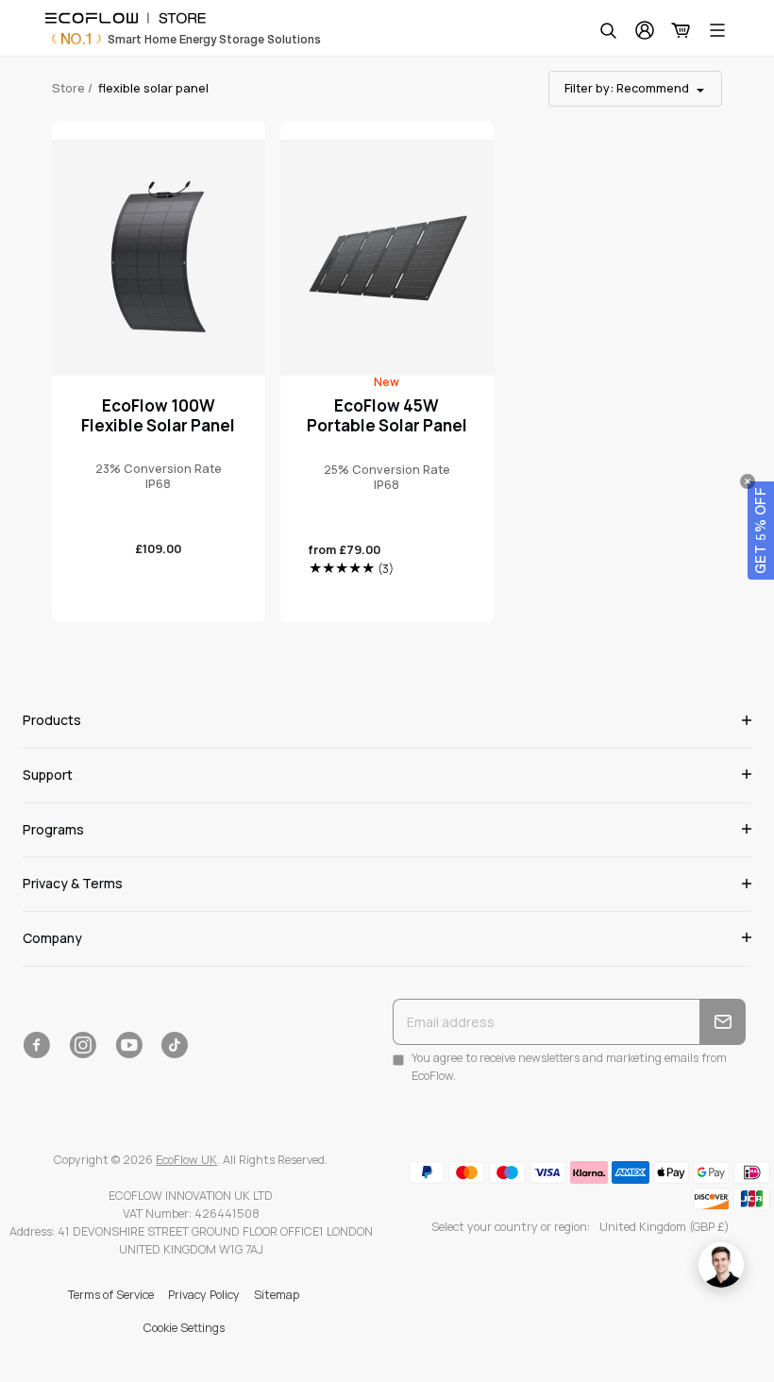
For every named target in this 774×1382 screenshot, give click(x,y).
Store (68, 88)
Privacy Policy (204, 1295)
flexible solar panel (153, 88)
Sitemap (276, 1295)
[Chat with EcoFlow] (721, 1265)
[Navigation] (717, 30)
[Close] (747, 481)
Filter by (626, 88)
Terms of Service (111, 1295)
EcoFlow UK (186, 1160)
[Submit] (722, 1022)
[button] (761, 530)
